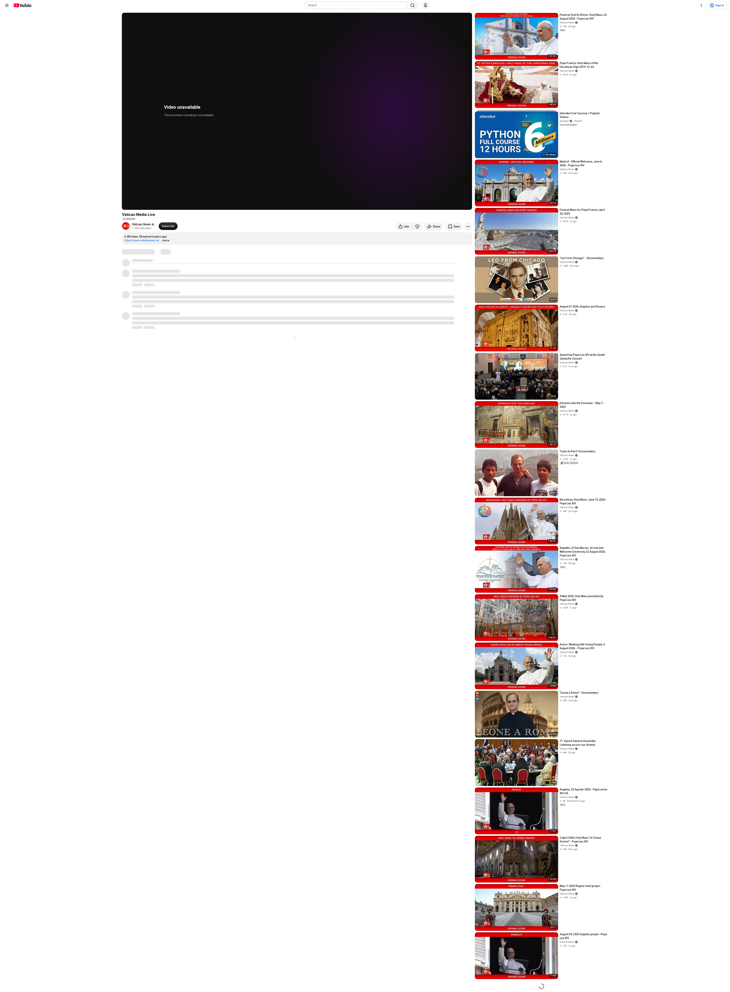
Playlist (578, 121)
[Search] (412, 5)
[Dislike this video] (417, 226)
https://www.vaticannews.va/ (141, 240)
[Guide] (7, 5)
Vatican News (141, 224)
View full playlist (568, 125)
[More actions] (468, 226)
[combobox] (357, 5)
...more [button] (164, 240)
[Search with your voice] (425, 5)
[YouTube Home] (22, 5)
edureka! (564, 121)
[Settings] (701, 5)
